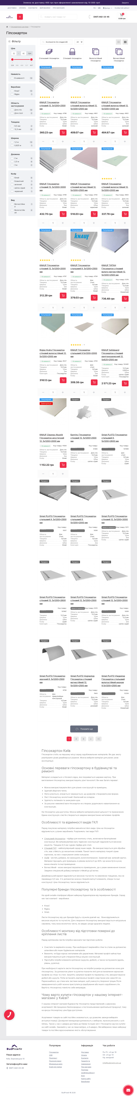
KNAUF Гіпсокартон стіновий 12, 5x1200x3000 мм (53, 187)
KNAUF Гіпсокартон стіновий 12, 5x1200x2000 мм (53, 268)
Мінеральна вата (55, 1064)
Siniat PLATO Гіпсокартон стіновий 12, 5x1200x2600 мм (53, 600)
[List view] (118, 42)
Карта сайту (86, 1079)
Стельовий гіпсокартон (54, 838)
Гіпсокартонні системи (19, 27)
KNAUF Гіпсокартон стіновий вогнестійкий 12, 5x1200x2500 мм (83, 187)
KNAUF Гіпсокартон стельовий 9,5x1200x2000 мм (84, 353)
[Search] (41, 16)
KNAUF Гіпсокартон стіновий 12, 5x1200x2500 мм (53, 105)
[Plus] (62, 141)
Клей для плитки (55, 1067)
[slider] (12, 59)
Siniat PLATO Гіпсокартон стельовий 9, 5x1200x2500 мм (53, 519)
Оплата (22, 8)
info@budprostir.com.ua (112, 1063)
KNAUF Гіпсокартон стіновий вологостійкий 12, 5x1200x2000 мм (115, 187)
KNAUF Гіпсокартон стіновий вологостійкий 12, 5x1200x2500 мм (84, 105)
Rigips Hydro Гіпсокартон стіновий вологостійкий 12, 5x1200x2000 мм (53, 353)
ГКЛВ (46, 858)
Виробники (45, 8)
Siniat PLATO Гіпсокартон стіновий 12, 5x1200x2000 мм (115, 600)
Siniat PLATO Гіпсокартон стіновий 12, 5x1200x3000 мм (115, 519)
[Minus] (43, 141)
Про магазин (59, 8)
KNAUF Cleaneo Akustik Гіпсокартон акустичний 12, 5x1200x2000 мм (52, 437)
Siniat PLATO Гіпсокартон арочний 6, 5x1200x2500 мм (52, 679)
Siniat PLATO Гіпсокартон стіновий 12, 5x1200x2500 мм (83, 600)
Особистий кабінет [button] (122, 8)
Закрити (125, 3)
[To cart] (63, 132)
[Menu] (20, 17)
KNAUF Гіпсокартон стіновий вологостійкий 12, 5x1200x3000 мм (115, 105)
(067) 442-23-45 (101, 17)
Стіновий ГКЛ (50, 848)
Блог (83, 1076)
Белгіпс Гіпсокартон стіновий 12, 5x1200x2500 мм (83, 437)
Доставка (12, 8)
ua (99, 8)
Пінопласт (53, 1058)
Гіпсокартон (54, 1052)
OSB (50, 1055)
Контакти (32, 8)
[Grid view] (125, 42)
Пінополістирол (55, 1061)
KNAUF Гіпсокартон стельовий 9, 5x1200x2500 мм (84, 268)
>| (99, 739)
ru (95, 8)
